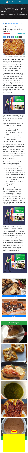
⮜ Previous (14, 296)
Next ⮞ (14, 316)
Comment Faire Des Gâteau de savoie (14, 426)
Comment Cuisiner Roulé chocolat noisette (11, 333)
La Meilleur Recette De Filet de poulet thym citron (12, 370)
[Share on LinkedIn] (12, 37)
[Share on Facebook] (8, 37)
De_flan (7, 23)
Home (4, 23)
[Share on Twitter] (4, 37)
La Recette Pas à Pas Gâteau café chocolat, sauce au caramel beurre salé (13, 407)
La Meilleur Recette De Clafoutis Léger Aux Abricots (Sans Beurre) (13, 24)
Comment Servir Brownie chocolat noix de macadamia (14, 306)
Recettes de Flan (14, 2)
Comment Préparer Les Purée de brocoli (14, 389)
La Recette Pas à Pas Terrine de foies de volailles (14, 286)
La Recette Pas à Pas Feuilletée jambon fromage (13, 352)
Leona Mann (7, 33)
